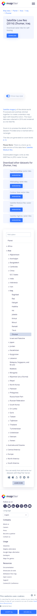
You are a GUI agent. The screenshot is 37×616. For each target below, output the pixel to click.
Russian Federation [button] (17, 400)
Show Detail (16, 175)
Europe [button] (10, 454)
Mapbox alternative (9, 549)
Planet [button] (10, 240)
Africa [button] (10, 246)
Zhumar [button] (15, 334)
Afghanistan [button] (14, 255)
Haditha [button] (15, 306)
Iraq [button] (11, 290)
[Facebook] (17, 505)
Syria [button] (12, 413)
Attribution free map (10, 574)
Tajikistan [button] (13, 420)
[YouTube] (25, 505)
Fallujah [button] (15, 302)
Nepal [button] (12, 381)
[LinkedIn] (13, 505)
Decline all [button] (28, 612)
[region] (18, 71)
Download (12, 35)
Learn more (18, 483)
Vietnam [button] (13, 436)
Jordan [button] (12, 346)
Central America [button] (14, 450)
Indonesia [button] (13, 282)
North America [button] (13, 458)
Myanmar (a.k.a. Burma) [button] (19, 377)
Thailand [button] (13, 425)
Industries (6, 546)
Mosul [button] (14, 322)
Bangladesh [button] (14, 262)
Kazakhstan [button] (14, 350)
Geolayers (6, 555)
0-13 (4, 140)
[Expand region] (7, 246)
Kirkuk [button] (14, 318)
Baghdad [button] (15, 294)
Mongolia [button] (13, 373)
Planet (15, 11)
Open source (7, 577)
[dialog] (18, 604)
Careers (5, 527)
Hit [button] (13, 310)
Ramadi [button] (14, 326)
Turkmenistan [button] (15, 429)
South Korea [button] (15, 405)
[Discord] (29, 505)
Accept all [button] (9, 612)
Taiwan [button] (13, 416)
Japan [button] (12, 342)
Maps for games (8, 558)
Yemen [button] (12, 440)
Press (5, 530)
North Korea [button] (15, 385)
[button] (33, 4)
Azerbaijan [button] (14, 258)
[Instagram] (21, 505)
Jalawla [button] (14, 314)
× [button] (34, 595)
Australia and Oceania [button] (16, 445)
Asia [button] (9, 251)
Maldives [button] (13, 369)
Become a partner (9, 534)
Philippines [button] (14, 393)
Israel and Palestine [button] (17, 338)
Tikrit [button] (14, 330)
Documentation (8, 567)
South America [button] (13, 463)
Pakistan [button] (13, 389)
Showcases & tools (9, 571)
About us (6, 524)
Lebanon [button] (13, 358)
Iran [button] (11, 287)
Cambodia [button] (14, 267)
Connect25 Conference (10, 583)
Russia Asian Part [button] (16, 397)
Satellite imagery (9, 109)
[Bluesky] (8, 505)
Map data (6, 11)
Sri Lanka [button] (13, 409)
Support (5, 580)
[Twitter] (4, 505)
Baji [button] (13, 298)
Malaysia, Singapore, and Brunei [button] (19, 363)
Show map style (17, 96)
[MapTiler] (10, 3)
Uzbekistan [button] (14, 432)
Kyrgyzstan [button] (14, 354)
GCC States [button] (14, 274)
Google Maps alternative (11, 552)
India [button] (12, 278)
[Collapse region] (7, 250)
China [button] (12, 271)
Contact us (6, 537)
